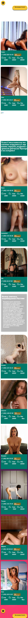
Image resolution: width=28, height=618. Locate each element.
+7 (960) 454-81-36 (10, 190)
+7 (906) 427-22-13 (10, 368)
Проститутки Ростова (20, 615)
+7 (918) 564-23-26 (10, 458)
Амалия (3, 410)
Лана (2, 97)
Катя (3, 188)
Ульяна (3, 501)
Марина (3, 546)
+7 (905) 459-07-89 (10, 413)
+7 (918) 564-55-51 (10, 100)
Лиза (2, 592)
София (3, 52)
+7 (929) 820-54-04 (10, 55)
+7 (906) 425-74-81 (10, 504)
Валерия (3, 456)
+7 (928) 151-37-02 (10, 281)
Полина (3, 365)
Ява (2, 278)
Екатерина (4, 233)
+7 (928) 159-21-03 (10, 594)
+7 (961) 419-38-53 (10, 549)
